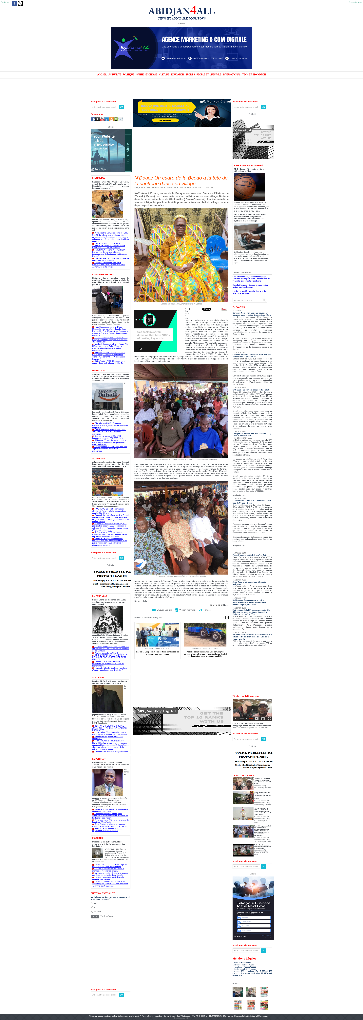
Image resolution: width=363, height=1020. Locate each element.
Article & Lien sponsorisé (248, 155)
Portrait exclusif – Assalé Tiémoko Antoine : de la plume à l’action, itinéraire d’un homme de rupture (110, 765)
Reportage (98, 371)
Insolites (97, 838)
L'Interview (98, 178)
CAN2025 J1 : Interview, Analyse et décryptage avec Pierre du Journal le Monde (252, 715)
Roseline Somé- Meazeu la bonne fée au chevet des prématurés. (110, 810)
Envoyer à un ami (164, 610)
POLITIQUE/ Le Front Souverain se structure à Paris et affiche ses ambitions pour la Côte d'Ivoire (109, 511)
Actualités (98, 458)
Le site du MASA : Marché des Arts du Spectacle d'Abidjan (249, 282)
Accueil (102, 75)
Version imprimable (188, 610)
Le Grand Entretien (103, 274)
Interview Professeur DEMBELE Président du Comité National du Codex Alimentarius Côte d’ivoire (108, 265)
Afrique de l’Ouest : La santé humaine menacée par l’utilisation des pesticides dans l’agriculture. (109, 442)
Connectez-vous (355, 2)
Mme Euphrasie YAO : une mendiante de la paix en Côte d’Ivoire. (110, 821)
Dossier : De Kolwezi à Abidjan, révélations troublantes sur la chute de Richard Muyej (108, 663)
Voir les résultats (107, 916)
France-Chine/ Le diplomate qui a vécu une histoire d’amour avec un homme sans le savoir (109, 602)
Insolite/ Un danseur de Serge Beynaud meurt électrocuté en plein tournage (109, 865)
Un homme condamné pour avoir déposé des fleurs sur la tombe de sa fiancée (110, 874)
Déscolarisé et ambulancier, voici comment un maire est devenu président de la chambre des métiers (110, 816)
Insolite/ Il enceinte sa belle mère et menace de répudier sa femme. (108, 870)
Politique (129, 75)
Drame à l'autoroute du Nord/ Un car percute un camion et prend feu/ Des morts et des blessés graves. (262, 785)
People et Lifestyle (209, 75)
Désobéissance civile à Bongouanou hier (111, 751)
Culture (164, 75)
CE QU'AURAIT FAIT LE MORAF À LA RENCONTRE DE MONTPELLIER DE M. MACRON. (109, 657)
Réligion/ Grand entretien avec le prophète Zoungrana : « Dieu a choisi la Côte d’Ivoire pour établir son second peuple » (110, 281)
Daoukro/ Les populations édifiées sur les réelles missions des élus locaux (157, 653)
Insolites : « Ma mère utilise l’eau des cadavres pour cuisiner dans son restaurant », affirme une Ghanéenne (110, 883)
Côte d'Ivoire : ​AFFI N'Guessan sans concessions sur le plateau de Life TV (108, 362)
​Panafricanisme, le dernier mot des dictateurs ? (107, 737)
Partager (207, 610)
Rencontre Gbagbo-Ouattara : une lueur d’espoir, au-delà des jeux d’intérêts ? (109, 669)
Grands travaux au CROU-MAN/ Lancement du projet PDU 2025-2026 (107, 437)
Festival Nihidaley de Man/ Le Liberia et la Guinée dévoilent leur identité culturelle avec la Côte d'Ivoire (263, 801)
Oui (95, 903)
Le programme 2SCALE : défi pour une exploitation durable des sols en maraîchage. (109, 449)
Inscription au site (181, 1008)
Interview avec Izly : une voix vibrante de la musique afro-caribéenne (110, 259)
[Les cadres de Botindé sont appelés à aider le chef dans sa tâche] (181, 481)
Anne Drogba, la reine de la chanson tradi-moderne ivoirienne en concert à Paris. (110, 825)
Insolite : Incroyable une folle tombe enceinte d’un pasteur (108, 878)
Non (95, 907)
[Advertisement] (71, 86)
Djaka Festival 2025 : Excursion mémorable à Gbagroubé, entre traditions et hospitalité (110, 425)
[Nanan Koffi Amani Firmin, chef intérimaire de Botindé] (181, 209)
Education (177, 75)
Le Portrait (99, 759)
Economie (151, 75)
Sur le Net (98, 677)
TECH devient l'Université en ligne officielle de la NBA (249, 160)
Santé (140, 75)
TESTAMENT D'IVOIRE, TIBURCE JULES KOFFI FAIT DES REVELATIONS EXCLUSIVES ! (109, 728)
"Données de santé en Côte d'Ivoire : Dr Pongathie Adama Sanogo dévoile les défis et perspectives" (109, 340)
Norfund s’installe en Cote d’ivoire (109, 653)
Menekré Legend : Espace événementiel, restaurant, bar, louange (250, 276)
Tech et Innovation (254, 75)
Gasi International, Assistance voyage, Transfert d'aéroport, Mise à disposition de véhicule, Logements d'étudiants (251, 269)
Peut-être (97, 911)
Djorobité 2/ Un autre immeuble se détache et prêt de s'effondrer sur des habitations (108, 844)
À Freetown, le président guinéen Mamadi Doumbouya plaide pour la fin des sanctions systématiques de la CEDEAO (110, 464)
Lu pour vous (99, 596)
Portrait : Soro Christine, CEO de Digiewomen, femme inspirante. (107, 829)
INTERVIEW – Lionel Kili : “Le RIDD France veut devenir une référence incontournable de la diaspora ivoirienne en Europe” (109, 253)
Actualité (115, 75)
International (232, 75)
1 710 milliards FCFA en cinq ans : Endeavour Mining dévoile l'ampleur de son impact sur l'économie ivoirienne (109, 534)
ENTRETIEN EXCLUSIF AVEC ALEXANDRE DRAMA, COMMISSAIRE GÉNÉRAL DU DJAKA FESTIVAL (108, 245)
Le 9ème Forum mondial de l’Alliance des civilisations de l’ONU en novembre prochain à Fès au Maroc (110, 649)
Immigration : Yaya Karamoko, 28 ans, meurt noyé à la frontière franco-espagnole (109, 733)
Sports (190, 75)
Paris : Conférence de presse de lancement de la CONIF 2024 (262, 836)
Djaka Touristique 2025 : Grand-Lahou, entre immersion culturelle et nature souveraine (109, 432)
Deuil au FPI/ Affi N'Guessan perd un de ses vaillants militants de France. (109, 682)
